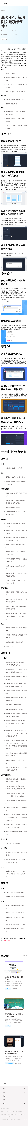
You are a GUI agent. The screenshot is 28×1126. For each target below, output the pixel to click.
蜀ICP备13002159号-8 (6, 1116)
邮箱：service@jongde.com (7, 1111)
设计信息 (8, 1026)
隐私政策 (3, 1108)
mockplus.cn (7, 940)
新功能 (3, 10)
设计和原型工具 (9, 1063)
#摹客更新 (4, 39)
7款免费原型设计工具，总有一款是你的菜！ (14, 1052)
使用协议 (7, 1108)
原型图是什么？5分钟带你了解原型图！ (14, 1015)
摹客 (5, 1083)
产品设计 (8, 988)
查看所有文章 (23, 955)
